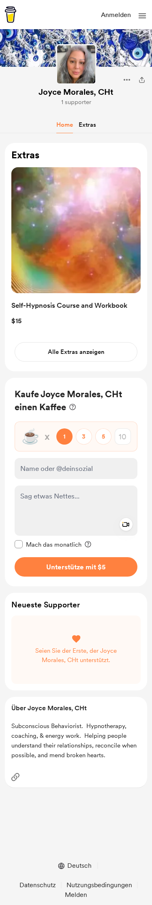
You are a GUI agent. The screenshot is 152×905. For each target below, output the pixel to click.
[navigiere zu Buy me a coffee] (10, 14)
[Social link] (15, 777)
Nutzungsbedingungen (99, 885)
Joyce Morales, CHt (76, 92)
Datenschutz (37, 885)
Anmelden (116, 15)
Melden (76, 895)
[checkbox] (48, 544)
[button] (142, 16)
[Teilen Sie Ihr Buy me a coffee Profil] (142, 79)
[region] (76, 257)
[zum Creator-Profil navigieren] (76, 64)
